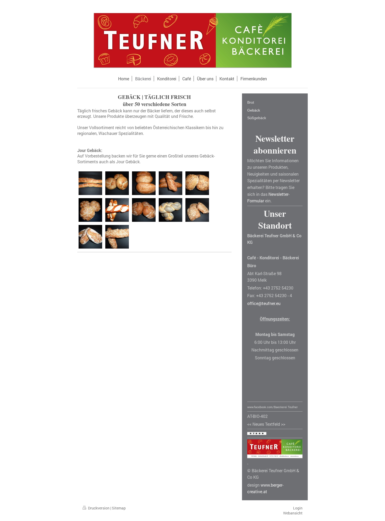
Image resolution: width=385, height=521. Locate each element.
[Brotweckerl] (90, 237)
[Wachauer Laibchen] (117, 183)
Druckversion (98, 508)
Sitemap (119, 508)
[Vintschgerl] (144, 210)
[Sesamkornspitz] (170, 183)
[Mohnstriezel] (170, 210)
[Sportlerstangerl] (117, 237)
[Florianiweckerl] (197, 183)
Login (297, 508)
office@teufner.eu (263, 303)
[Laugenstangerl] (117, 210)
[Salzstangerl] (90, 183)
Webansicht (292, 513)
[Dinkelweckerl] (144, 183)
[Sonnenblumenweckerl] (90, 210)
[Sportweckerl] (197, 210)
